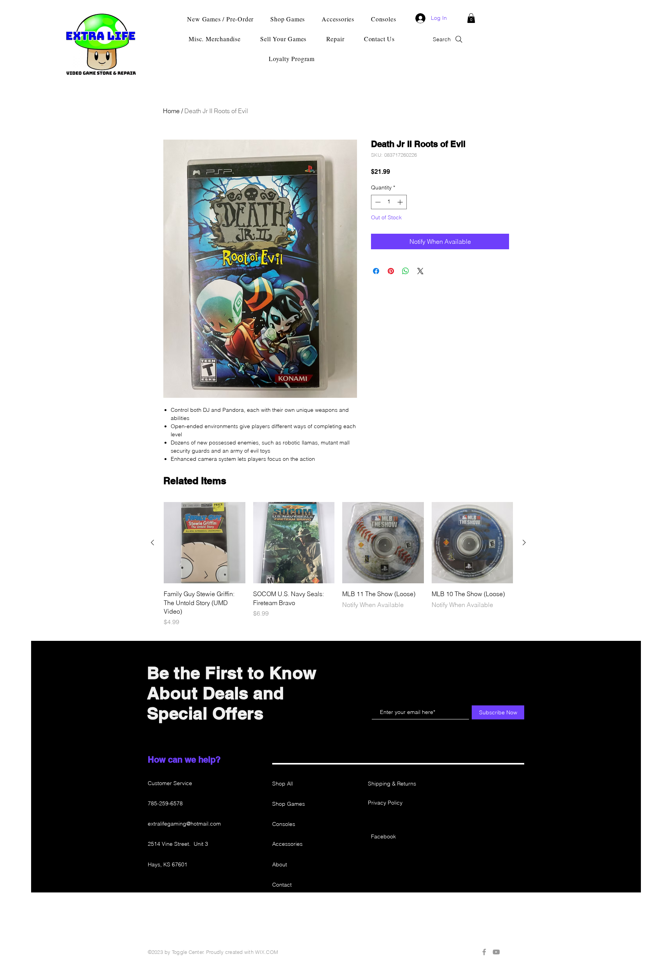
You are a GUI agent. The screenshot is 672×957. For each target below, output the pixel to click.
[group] (338, 564)
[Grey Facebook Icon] (484, 952)
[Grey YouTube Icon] (496, 952)
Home (171, 111)
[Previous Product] (152, 542)
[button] (471, 18)
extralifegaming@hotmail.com (184, 823)
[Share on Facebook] (376, 271)
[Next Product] (524, 542)
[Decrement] (377, 202)
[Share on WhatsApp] (405, 271)
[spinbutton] (389, 202)
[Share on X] (420, 271)
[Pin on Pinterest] (391, 271)
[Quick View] (204, 543)
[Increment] (401, 202)
